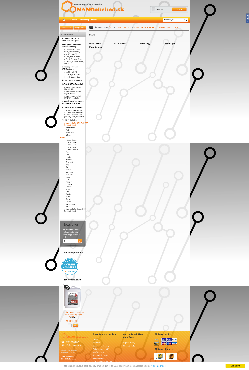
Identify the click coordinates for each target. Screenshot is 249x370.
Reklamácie (97, 343)
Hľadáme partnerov (88, 20)
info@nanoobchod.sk (74, 345)
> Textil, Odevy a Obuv (73, 59)
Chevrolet (69, 162)
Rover (68, 189)
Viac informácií (158, 366)
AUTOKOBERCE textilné (72, 84)
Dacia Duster (72, 142)
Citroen (68, 135)
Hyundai (69, 160)
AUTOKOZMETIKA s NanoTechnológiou (70, 40)
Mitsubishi (69, 174)
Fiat (67, 152)
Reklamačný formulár (101, 355)
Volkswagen (70, 204)
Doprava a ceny (129, 343)
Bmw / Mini (70, 132)
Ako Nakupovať (98, 352)
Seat (67, 192)
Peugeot (69, 182)
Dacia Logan (71, 147)
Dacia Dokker (72, 140)
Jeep (67, 165)
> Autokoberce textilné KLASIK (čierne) (72, 88)
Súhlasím (235, 366)
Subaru (68, 197)
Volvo (68, 207)
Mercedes (69, 172)
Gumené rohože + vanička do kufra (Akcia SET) (73, 102)
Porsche (69, 184)
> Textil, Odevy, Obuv (72, 77)
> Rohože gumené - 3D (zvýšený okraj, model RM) (74, 116)
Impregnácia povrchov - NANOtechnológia (72, 46)
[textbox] (175, 20)
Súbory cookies (98, 358)
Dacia (62, 137)
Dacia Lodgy (71, 145)
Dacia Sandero (72, 150)
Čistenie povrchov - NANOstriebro (70, 68)
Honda (68, 157)
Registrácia (79, 28)
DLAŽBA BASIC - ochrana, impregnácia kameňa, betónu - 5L (73, 314)
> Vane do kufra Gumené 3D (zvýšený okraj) (75, 210)
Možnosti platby (129, 346)
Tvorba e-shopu (67, 356)
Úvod (111, 27)
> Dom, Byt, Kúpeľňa (72, 57)
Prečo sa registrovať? (101, 349)
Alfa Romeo (70, 128)
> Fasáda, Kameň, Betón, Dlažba (74, 63)
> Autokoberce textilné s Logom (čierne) (73, 93)
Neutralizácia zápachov (72, 80)
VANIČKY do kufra (69, 120)
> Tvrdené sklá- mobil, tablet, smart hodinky (72, 51)
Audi (67, 130)
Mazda (68, 170)
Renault (68, 187)
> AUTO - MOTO (70, 54)
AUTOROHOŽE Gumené (72, 107)
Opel (67, 179)
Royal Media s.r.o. (68, 359)
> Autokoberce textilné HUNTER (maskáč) (72, 97)
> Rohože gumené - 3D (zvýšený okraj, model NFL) (74, 111)
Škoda (68, 194)
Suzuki (68, 199)
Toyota (68, 202)
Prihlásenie (66, 28)
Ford (67, 155)
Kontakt (73, 20)
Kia (67, 167)
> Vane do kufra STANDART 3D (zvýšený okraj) (76, 124)
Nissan (68, 177)
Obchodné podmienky (101, 346)
